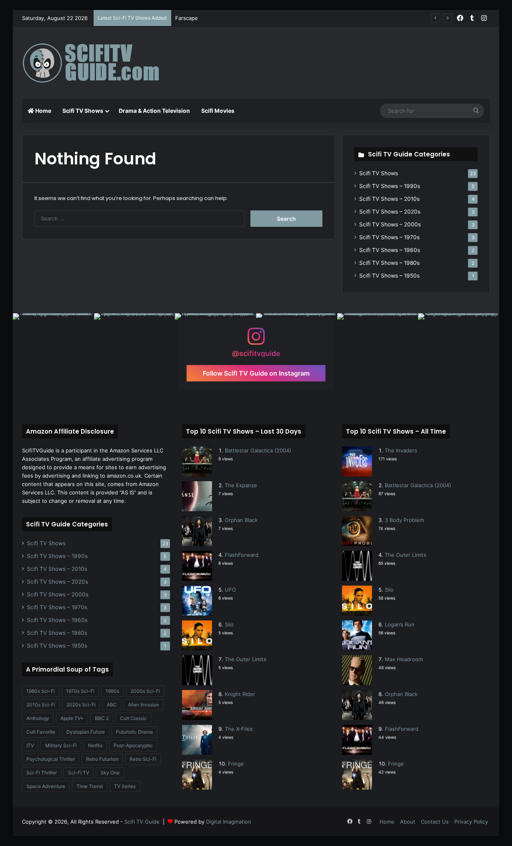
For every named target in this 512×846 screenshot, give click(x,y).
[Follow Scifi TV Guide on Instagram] (256, 340)
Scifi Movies (217, 110)
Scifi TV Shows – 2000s (390, 224)
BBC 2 (102, 718)
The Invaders (401, 450)
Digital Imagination (228, 821)
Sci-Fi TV (78, 773)
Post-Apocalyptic (133, 745)
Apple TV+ (72, 718)
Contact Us (435, 821)
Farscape (186, 18)
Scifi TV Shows (82, 110)
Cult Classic (133, 718)
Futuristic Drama (134, 732)
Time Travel (89, 786)
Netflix (95, 745)
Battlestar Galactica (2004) (258, 450)
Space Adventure (45, 786)
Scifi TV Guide (142, 821)
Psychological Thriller (50, 759)
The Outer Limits (245, 659)
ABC (112, 705)
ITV (30, 745)
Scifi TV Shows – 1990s (389, 186)
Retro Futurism (102, 759)
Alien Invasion (143, 705)
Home (42, 110)
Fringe (236, 763)
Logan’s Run (399, 624)
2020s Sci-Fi (81, 705)
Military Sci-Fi (61, 745)
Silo (229, 624)
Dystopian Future (85, 732)
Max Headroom (404, 659)
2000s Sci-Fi (145, 691)
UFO (230, 589)
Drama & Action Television (154, 110)
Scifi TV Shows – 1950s (389, 275)
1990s (112, 691)
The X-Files (239, 729)
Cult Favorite (40, 732)
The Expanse (241, 485)
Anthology (37, 718)
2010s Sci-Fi (40, 705)
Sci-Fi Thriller (41, 773)
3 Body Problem (404, 520)
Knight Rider (240, 694)
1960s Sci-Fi (40, 691)
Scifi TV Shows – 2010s (389, 199)
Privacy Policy (471, 821)
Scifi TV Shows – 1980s (389, 263)
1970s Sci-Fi (80, 691)
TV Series (125, 786)
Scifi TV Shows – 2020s (389, 211)
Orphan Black (241, 520)
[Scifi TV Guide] (102, 63)
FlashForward (241, 555)
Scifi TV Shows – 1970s (389, 237)
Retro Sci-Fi (143, 759)
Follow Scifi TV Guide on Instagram (256, 373)
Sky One (110, 773)
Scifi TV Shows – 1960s (389, 250)
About (407, 821)
